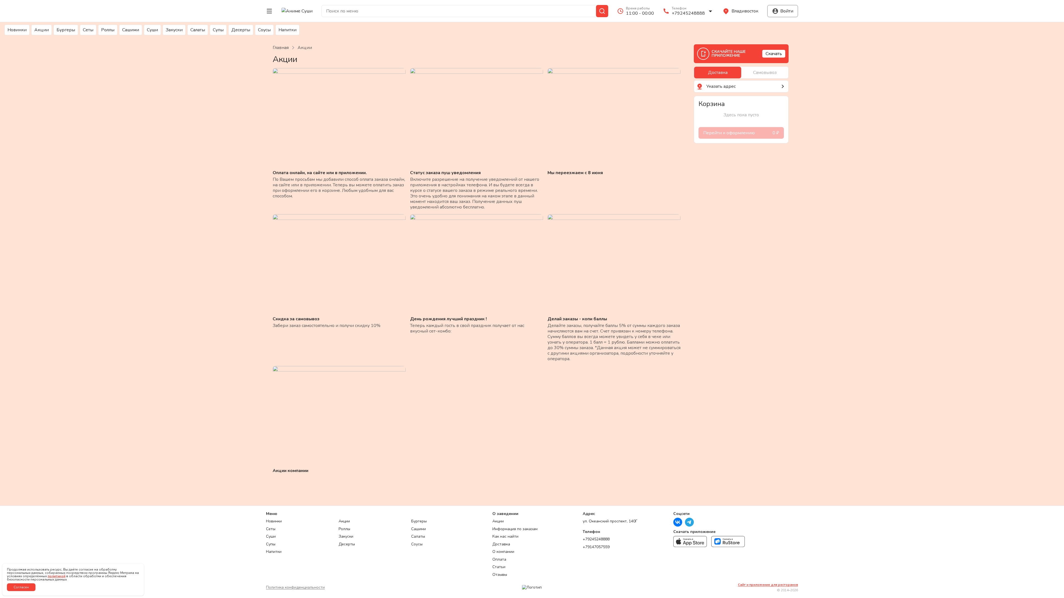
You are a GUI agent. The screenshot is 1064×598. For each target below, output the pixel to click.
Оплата (499, 559)
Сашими (130, 30)
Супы (218, 30)
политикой (56, 576)
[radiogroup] (741, 72)
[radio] (717, 72)
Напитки (287, 30)
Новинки (17, 30)
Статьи (498, 567)
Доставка (501, 544)
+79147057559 (596, 547)
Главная (281, 47)
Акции (41, 30)
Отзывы (499, 574)
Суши (152, 30)
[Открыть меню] (269, 11)
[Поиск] (602, 11)
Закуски (174, 30)
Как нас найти (505, 536)
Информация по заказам (515, 529)
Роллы (107, 30)
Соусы (264, 30)
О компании (503, 551)
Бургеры (66, 30)
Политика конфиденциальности (295, 587)
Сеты (88, 30)
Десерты (240, 30)
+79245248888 (596, 539)
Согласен (21, 587)
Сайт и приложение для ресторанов (768, 584)
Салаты (197, 30)
